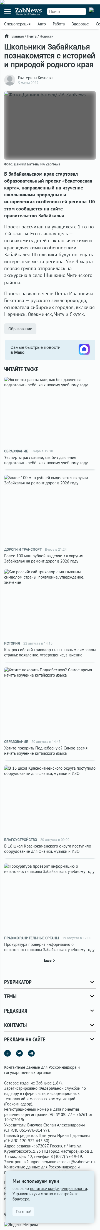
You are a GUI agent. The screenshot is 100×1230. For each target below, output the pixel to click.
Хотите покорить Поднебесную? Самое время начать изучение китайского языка (46, 750)
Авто (42, 24)
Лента (32, 36)
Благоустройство (20, 840)
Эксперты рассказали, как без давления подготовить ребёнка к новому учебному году (46, 460)
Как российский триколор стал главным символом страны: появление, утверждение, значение (50, 652)
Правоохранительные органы (31, 938)
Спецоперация (17, 24)
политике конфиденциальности (58, 1188)
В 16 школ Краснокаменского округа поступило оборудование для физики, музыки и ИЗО (47, 848)
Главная (17, 36)
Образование (20, 328)
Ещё (48, 960)
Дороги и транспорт (23, 549)
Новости (46, 36)
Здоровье (80, 24)
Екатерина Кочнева (35, 77)
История (12, 643)
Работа (59, 24)
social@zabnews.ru (78, 1161)
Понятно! (23, 1212)
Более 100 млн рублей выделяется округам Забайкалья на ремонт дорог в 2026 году (44, 558)
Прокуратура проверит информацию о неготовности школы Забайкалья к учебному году (49, 947)
